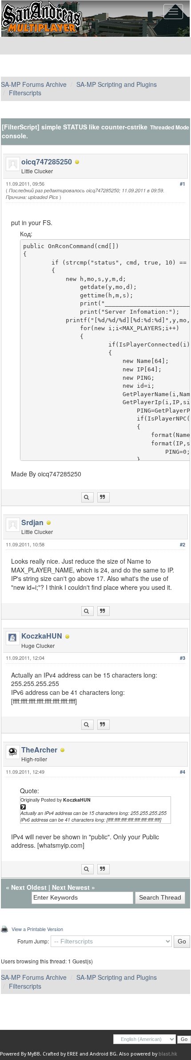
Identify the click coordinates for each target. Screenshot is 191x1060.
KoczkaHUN (41, 636)
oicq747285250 (46, 161)
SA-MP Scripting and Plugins (116, 84)
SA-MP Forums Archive (34, 84)
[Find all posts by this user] (87, 497)
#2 (182, 544)
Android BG (103, 1054)
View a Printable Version (37, 928)
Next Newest (71, 887)
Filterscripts (25, 92)
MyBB (34, 1054)
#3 (182, 658)
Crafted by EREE (60, 1054)
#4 (182, 771)
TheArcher (39, 749)
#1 (182, 183)
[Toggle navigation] (173, 11)
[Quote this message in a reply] (103, 497)
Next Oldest (29, 887)
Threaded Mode (169, 127)
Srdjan (32, 522)
